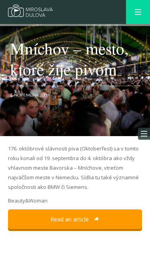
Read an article (70, 219)
